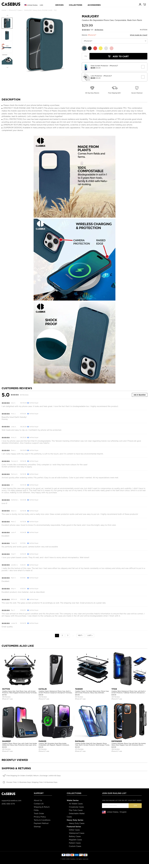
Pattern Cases (75, 843)
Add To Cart (120, 56)
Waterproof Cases (76, 833)
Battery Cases (75, 836)
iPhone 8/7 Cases (15, 10)
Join (135, 805)
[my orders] (140, 4)
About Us (38, 800)
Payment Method (41, 823)
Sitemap (37, 827)
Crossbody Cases (76, 807)
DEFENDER (116, 741)
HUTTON (6, 689)
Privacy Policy (40, 817)
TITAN (114, 689)
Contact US (39, 804)
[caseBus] (11, 4)
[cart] (144, 4)
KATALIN (43, 689)
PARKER (42, 741)
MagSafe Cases (75, 840)
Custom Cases (75, 846)
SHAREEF (6, 741)
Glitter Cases (74, 830)
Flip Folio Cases (76, 810)
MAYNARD (80, 741)
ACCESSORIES (94, 5)
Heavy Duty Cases (76, 823)
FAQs (36, 810)
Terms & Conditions (42, 820)
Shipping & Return (42, 807)
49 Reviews (99, 30)
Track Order (39, 813)
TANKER (79, 689)
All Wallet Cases (76, 804)
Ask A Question (140, 395)
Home (4, 10)
